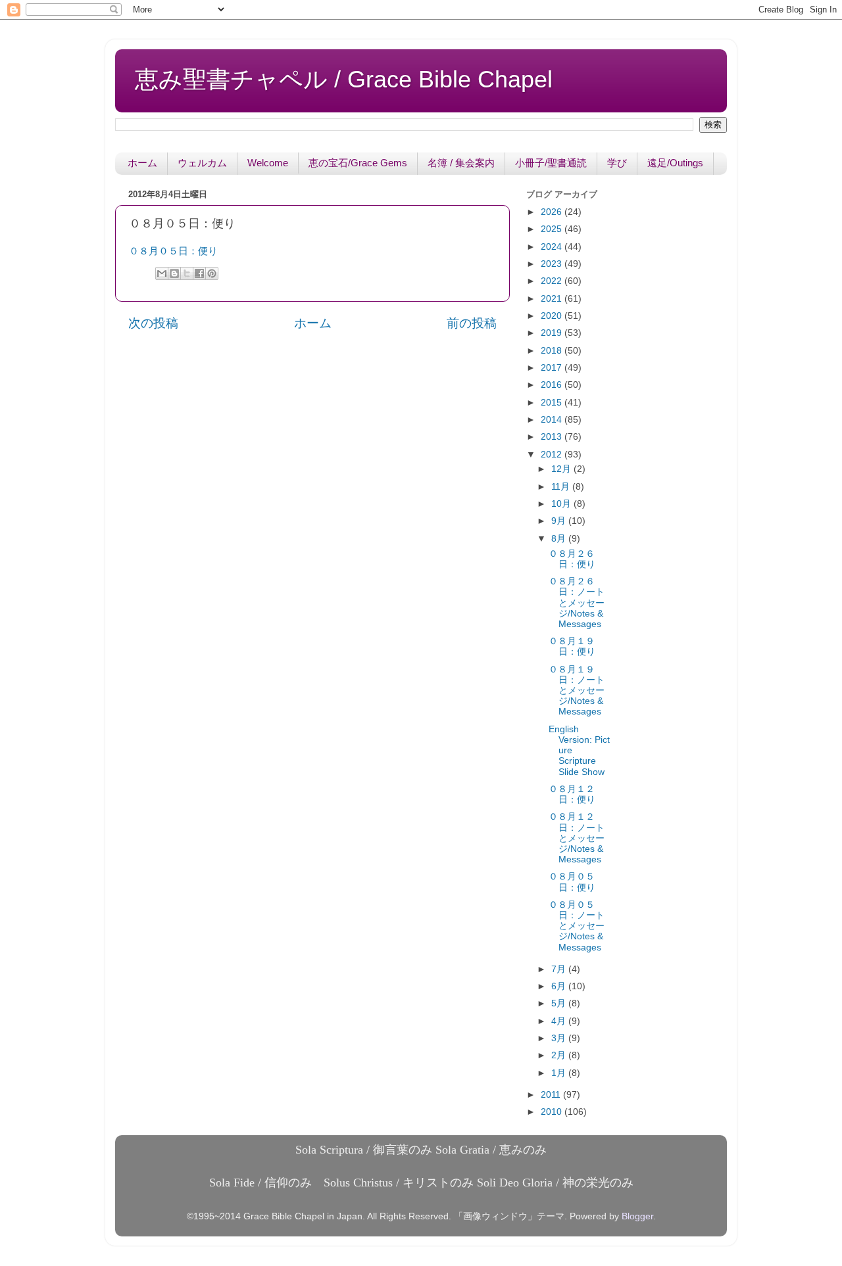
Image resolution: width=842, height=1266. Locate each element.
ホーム (142, 162)
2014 (552, 420)
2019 (552, 333)
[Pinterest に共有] (211, 273)
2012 (552, 454)
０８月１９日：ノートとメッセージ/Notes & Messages (577, 691)
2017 (552, 368)
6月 (559, 986)
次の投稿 (153, 323)
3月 (559, 1038)
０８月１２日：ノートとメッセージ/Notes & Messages (577, 838)
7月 (559, 969)
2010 (552, 1112)
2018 (552, 351)
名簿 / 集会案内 (461, 162)
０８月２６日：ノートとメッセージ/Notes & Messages (577, 602)
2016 (552, 385)
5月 (559, 1003)
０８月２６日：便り (572, 559)
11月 (561, 487)
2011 (552, 1095)
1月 (559, 1073)
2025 (552, 229)
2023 (552, 264)
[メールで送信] (161, 273)
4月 (559, 1021)
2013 (552, 437)
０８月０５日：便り (173, 251)
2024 (552, 247)
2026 (552, 212)
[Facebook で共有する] (199, 273)
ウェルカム (202, 162)
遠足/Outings (675, 162)
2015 (552, 403)
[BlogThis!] (174, 273)
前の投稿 (472, 323)
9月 (559, 521)
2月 (559, 1055)
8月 (559, 539)
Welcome (267, 162)
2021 (552, 299)
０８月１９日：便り (572, 646)
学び (617, 162)
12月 (562, 469)
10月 (562, 504)
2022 (552, 281)
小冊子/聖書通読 (551, 162)
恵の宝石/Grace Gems (358, 162)
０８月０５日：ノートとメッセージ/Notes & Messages (577, 926)
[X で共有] (186, 273)
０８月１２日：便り (572, 794)
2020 (552, 316)
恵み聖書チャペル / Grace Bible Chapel (344, 79)
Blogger (637, 1216)
